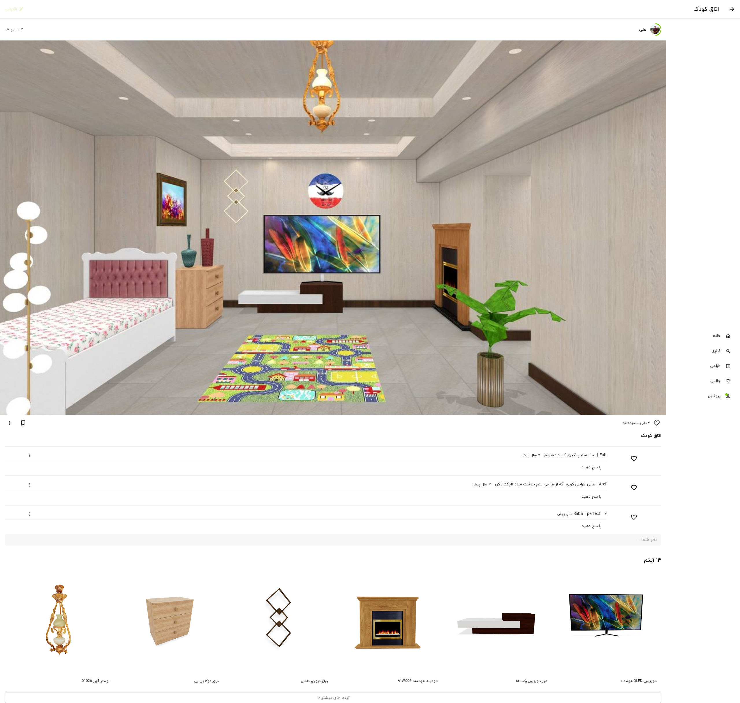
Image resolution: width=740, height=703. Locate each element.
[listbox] (703, 367)
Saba (578, 514)
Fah (603, 455)
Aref (603, 484)
